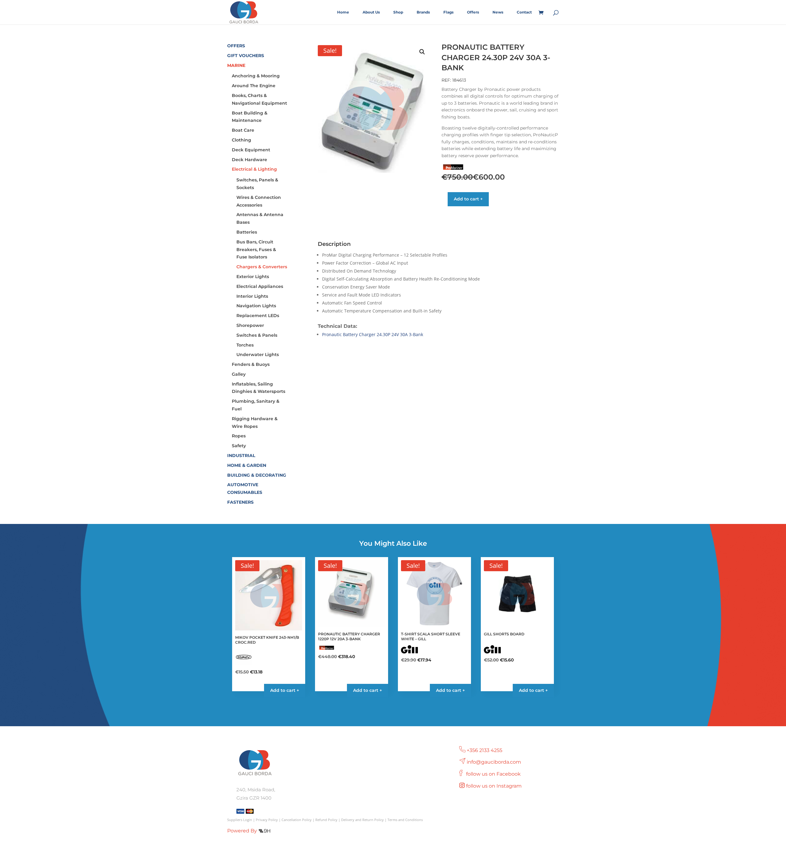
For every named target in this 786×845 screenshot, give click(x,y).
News (497, 12)
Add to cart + (468, 199)
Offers (473, 12)
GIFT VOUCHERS (245, 55)
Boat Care (243, 130)
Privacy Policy (267, 819)
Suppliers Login (239, 819)
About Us (371, 12)
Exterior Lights (252, 276)
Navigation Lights (256, 305)
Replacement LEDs (257, 315)
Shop (398, 12)
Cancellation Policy (297, 819)
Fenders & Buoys (251, 364)
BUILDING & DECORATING (256, 475)
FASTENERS (240, 502)
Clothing (241, 140)
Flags (448, 12)
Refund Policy (326, 819)
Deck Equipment (251, 150)
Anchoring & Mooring (256, 76)
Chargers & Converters (261, 266)
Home (343, 12)
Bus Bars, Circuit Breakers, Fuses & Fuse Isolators (256, 249)
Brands (423, 12)
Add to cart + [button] (284, 690)
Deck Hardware (249, 159)
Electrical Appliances (259, 286)
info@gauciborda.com (494, 762)
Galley (239, 374)
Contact (524, 12)
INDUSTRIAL (241, 455)
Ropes (239, 436)
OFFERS (236, 45)
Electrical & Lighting (254, 169)
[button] (422, 51)
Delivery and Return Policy (362, 819)
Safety (239, 445)
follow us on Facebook (494, 774)
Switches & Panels (256, 335)
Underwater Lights (257, 354)
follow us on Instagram (494, 786)
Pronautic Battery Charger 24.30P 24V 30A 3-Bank (372, 334)
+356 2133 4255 (484, 750)
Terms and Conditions (405, 819)
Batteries (246, 232)
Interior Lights (252, 296)
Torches (245, 345)
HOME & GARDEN (246, 465)
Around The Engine (253, 85)
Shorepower (250, 325)
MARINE (236, 65)
